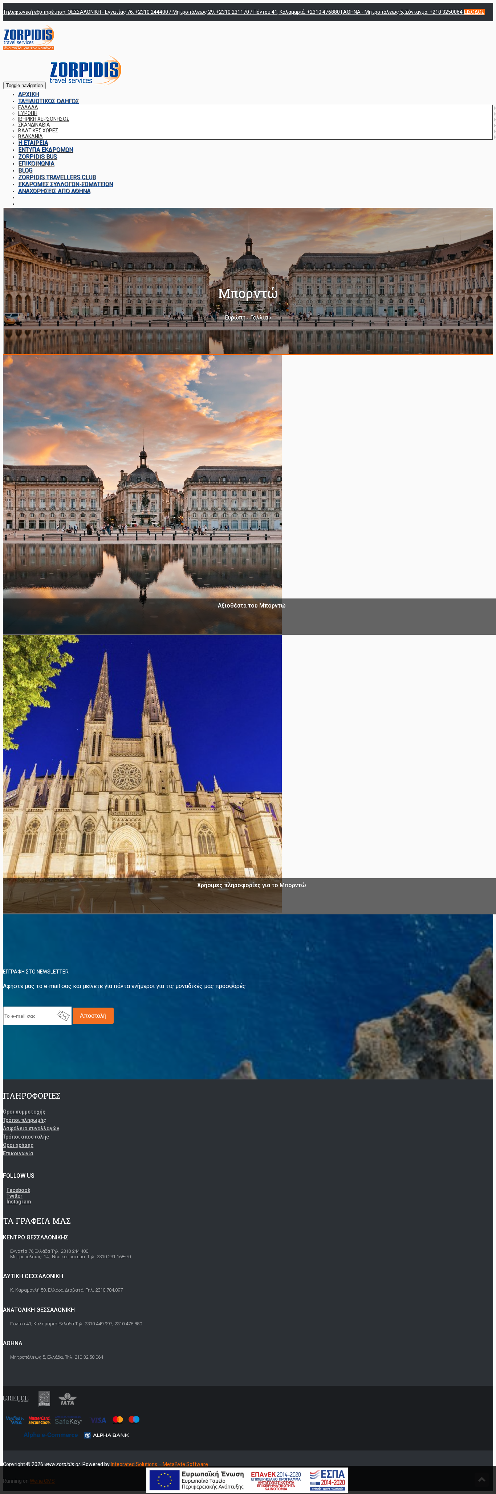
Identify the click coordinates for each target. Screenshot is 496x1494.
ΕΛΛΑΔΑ (28, 107)
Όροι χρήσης (18, 1145)
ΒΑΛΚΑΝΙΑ (30, 136)
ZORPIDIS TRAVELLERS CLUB (57, 177)
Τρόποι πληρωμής (24, 1120)
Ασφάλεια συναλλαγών (31, 1128)
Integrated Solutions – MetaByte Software (159, 1464)
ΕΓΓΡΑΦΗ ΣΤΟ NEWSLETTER (36, 972)
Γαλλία (259, 317)
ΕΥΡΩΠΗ (27, 113)
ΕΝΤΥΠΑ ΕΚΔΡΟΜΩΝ (45, 149)
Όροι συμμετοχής (24, 1112)
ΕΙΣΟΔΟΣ (474, 12)
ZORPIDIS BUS (37, 156)
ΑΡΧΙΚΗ (28, 94)
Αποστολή (93, 1016)
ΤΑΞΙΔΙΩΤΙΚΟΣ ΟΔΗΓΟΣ (48, 101)
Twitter (15, 1196)
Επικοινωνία (18, 1153)
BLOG (25, 170)
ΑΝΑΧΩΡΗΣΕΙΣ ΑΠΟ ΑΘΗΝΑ (54, 191)
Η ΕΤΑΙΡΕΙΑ (33, 142)
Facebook (18, 1190)
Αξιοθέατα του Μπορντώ (252, 605)
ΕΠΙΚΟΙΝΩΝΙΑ (36, 163)
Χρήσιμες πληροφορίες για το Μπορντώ (251, 885)
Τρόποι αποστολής (26, 1137)
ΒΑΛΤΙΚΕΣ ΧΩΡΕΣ (38, 130)
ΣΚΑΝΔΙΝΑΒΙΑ (34, 125)
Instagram (19, 1202)
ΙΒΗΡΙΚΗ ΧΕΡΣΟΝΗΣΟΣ (43, 119)
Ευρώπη (235, 317)
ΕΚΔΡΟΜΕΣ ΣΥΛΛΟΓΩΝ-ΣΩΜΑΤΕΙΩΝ (65, 184)
